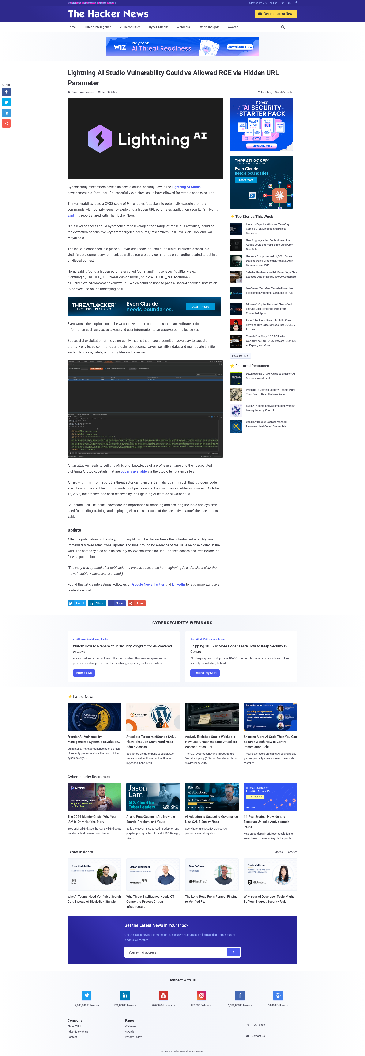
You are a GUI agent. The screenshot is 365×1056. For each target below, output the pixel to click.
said (71, 215)
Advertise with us (78, 1031)
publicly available (134, 471)
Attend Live (84, 673)
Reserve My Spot (205, 673)
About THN (74, 1026)
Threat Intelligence (97, 27)
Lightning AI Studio (186, 187)
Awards (233, 27)
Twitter (159, 584)
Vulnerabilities (130, 27)
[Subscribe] (233, 952)
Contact (72, 1036)
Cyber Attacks (158, 27)
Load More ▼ (240, 356)
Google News (142, 584)
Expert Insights (209, 27)
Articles (292, 852)
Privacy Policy (133, 1036)
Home (72, 27)
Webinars (183, 27)
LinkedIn (178, 584)
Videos (279, 852)
